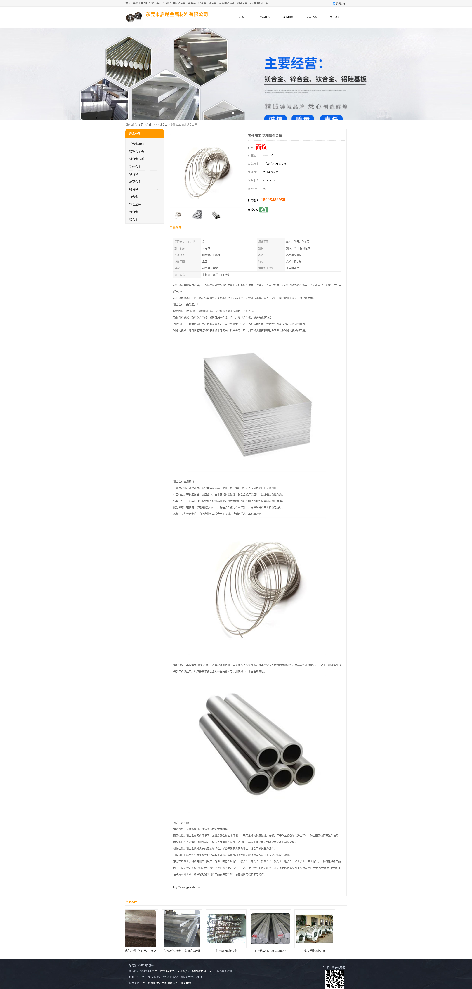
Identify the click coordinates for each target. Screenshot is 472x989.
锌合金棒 (135, 204)
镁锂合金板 (136, 151)
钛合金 (133, 212)
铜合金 (133, 189)
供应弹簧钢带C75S (236, 950)
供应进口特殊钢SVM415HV (191, 950)
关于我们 (335, 17)
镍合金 (163, 124)
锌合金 (133, 196)
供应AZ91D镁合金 (147, 950)
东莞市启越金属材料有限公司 (199, 971)
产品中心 (265, 17)
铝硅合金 (135, 166)
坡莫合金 (135, 181)
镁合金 (133, 219)
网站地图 (186, 983)
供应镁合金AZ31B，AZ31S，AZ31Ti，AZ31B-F (287, 950)
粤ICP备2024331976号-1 (168, 971)
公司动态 (311, 17)
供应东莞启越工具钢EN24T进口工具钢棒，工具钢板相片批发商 (340, 950)
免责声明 (161, 983)
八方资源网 (149, 983)
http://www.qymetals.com (186, 887)
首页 (241, 17)
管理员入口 (173, 983)
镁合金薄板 (136, 159)
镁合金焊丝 (136, 144)
